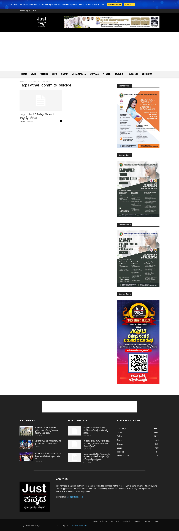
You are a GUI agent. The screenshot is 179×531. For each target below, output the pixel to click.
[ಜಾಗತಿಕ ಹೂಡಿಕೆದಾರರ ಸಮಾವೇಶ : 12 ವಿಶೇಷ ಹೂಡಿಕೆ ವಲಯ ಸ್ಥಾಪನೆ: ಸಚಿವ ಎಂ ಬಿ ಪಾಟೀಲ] (26, 456)
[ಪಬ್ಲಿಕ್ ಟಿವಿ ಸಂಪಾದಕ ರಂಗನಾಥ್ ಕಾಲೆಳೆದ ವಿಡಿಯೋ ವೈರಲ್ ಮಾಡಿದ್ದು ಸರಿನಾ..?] (74, 431)
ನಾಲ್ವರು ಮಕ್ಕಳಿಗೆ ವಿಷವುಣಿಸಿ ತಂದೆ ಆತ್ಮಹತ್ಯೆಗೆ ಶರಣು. (37, 116)
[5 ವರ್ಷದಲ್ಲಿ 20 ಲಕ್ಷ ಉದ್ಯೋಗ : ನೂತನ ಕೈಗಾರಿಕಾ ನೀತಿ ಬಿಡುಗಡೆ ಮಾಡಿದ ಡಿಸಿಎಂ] (26, 444)
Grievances (138, 521)
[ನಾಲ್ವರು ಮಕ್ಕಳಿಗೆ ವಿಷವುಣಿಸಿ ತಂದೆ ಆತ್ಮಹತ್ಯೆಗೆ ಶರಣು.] (41, 100)
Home (24, 74)
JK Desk (22, 121)
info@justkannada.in (74, 497)
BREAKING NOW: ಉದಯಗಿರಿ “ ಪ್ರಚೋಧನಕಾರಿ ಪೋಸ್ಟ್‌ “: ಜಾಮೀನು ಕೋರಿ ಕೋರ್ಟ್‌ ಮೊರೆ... (47, 430)
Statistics (148, 521)
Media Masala (79, 74)
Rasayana (94, 74)
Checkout (129, 4)
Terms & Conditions (99, 521)
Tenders (107, 74)
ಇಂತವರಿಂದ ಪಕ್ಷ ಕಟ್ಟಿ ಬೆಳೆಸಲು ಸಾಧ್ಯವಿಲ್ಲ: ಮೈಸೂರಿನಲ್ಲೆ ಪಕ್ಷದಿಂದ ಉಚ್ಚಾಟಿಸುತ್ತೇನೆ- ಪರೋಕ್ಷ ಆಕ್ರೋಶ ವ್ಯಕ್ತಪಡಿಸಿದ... (97, 456)
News (33, 74)
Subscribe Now (114, 4)
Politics (44, 74)
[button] (174, 3)
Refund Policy (127, 521)
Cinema (64, 74)
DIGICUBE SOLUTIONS (79, 526)
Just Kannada (52, 526)
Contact (156, 521)
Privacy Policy (114, 521)
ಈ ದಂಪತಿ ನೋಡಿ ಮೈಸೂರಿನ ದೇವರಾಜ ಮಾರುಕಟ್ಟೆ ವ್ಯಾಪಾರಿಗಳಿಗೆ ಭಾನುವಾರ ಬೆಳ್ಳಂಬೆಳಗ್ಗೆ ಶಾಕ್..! (96, 443)
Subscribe (133, 74)
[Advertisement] (89, 51)
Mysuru (119, 74)
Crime (54, 74)
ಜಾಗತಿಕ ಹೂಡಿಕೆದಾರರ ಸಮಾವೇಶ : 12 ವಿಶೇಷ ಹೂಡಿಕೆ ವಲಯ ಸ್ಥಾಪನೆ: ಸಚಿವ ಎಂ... (48, 456)
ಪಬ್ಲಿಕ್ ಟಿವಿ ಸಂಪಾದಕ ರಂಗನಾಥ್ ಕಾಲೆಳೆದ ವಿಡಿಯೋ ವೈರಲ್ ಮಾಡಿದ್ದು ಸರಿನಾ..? (95, 430)
